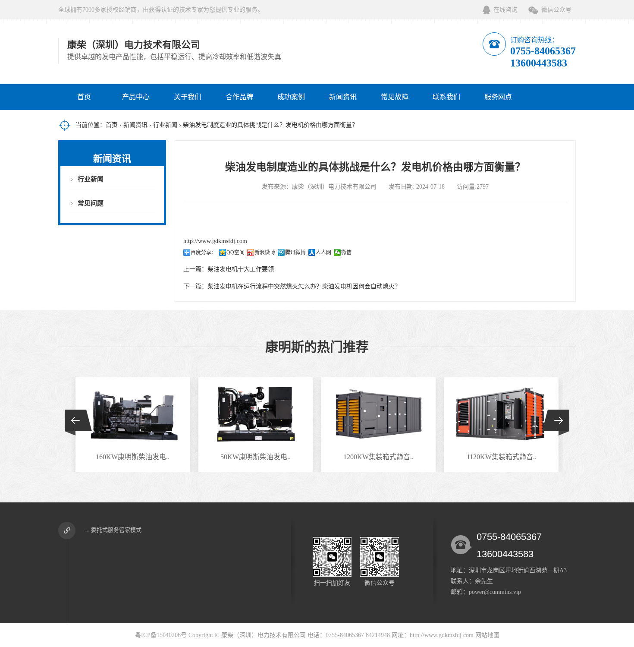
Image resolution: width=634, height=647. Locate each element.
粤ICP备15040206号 (161, 635)
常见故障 (394, 97)
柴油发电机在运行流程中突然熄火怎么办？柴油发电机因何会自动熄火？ (304, 286)
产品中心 (136, 97)
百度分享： (204, 252)
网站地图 (487, 635)
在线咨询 (505, 9)
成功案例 (291, 97)
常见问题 (91, 203)
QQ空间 (235, 252)
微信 (346, 252)
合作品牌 (239, 97)
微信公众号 (556, 9)
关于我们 (187, 97)
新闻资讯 (343, 97)
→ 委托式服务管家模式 (112, 530)
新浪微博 (264, 252)
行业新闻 (165, 125)
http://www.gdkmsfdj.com (215, 241)
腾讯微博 (295, 252)
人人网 (323, 252)
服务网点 (498, 97)
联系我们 (446, 97)
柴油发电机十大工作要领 (240, 269)
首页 (84, 97)
